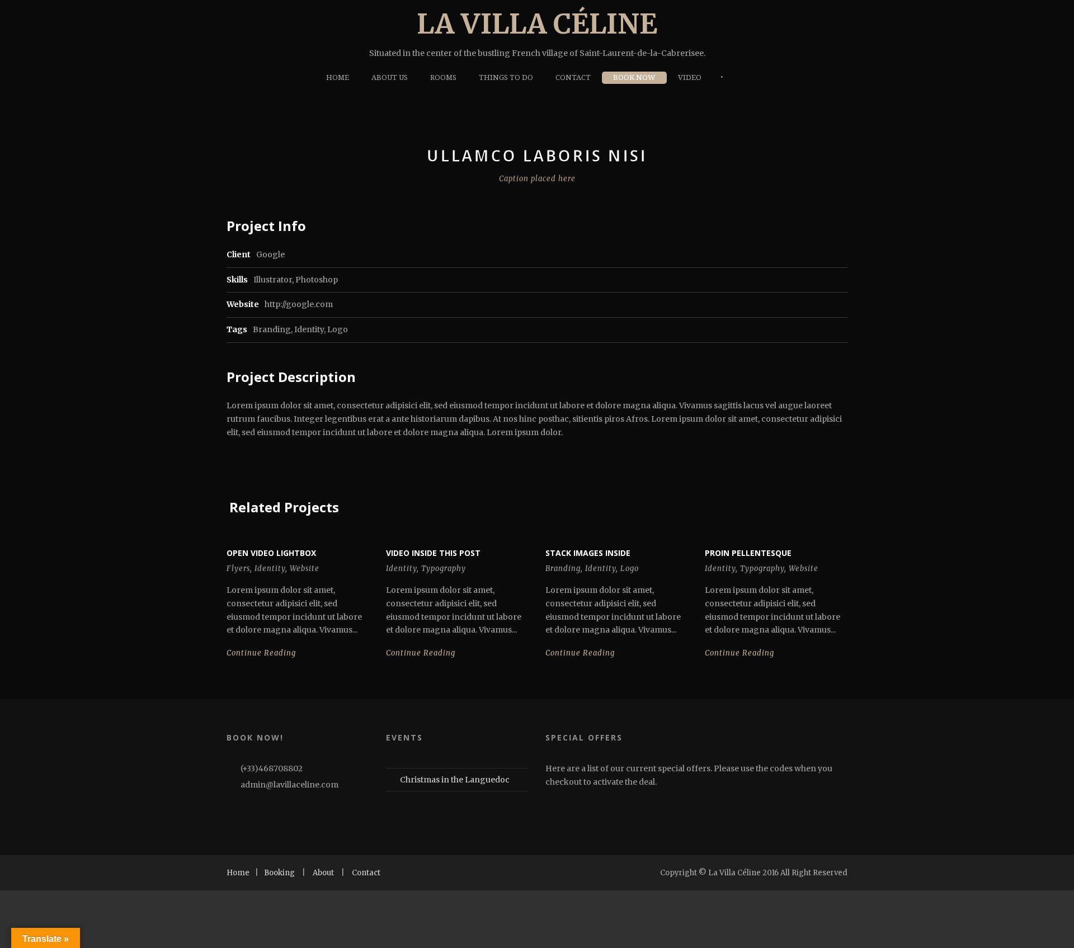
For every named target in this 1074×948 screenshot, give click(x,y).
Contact (573, 77)
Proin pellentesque (748, 553)
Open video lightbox (271, 553)
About (323, 873)
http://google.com (299, 304)
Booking (279, 873)
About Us (389, 77)
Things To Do (506, 77)
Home (337, 77)
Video (689, 77)
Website (304, 568)
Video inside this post (433, 553)
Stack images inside (587, 553)
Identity (309, 329)
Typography (443, 568)
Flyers (238, 568)
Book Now (634, 77)
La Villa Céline (537, 24)
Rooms (443, 77)
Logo (337, 329)
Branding (272, 329)
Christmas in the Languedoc (455, 780)
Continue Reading (261, 653)
